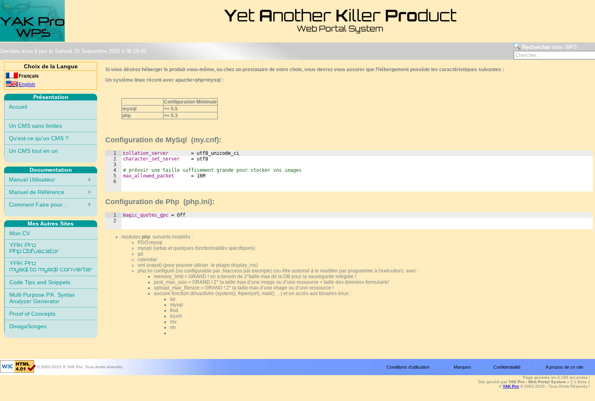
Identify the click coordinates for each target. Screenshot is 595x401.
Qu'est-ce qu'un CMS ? (38, 138)
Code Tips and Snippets (39, 282)
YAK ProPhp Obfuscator (34, 249)
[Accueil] (32, 40)
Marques (462, 367)
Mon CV (19, 233)
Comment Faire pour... (38, 204)
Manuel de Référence (36, 192)
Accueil (18, 106)
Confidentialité (507, 367)
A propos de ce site (564, 367)
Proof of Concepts (32, 313)
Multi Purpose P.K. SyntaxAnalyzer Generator (42, 297)
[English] (12, 85)
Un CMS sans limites (35, 125)
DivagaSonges (28, 326)
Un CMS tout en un (33, 151)
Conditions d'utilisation (408, 367)
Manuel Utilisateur (32, 179)
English (27, 84)
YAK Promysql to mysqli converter (51, 267)
